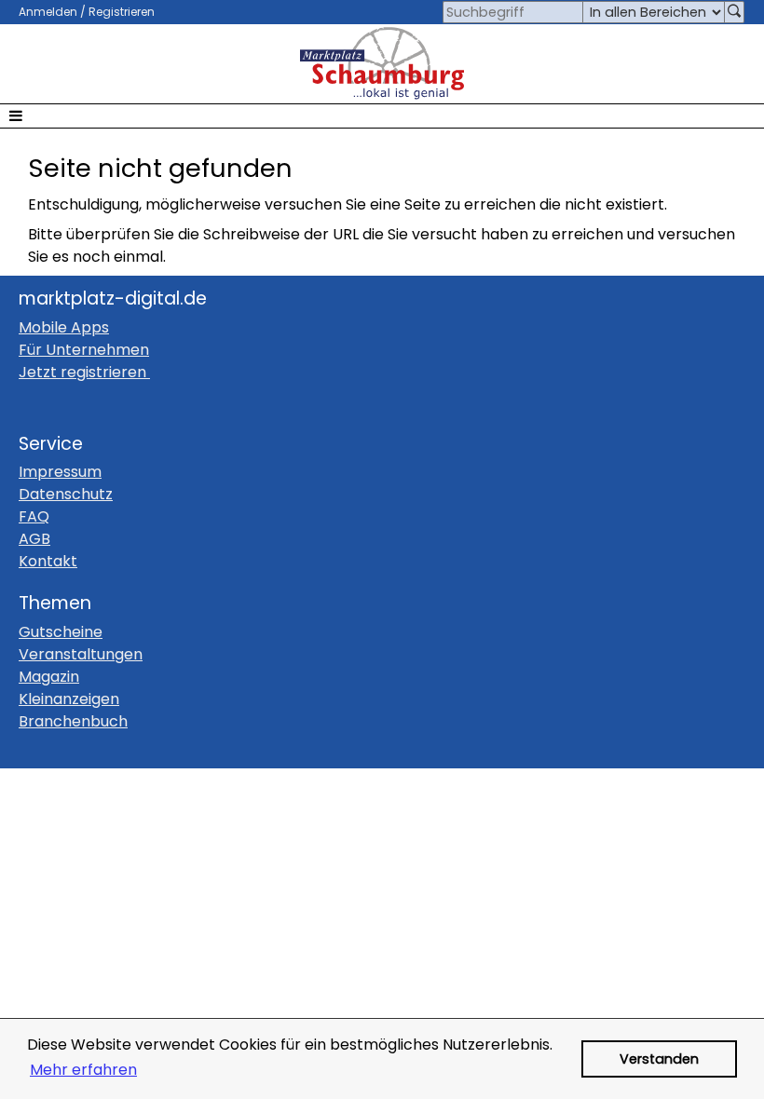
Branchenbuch (73, 721)
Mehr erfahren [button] (83, 1069)
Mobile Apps (64, 327)
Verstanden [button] (659, 1059)
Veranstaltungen (81, 654)
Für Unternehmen (84, 349)
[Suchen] (734, 12)
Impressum (60, 471)
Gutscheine (60, 632)
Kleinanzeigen (69, 699)
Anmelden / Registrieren (87, 12)
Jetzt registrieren (82, 372)
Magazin (49, 676)
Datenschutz (66, 494)
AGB (34, 539)
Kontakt (48, 561)
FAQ (34, 516)
